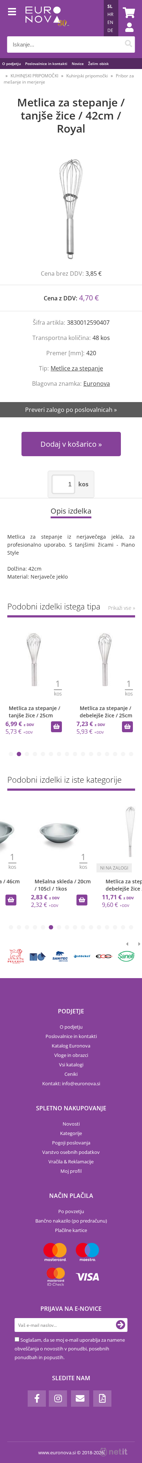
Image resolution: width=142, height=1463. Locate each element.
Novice (78, 63)
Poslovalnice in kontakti (46, 63)
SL (110, 6)
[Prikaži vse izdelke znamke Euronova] (16, 956)
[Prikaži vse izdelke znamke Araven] (104, 956)
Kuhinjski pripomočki (87, 76)
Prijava (126, 34)
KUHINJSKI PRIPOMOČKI (34, 76)
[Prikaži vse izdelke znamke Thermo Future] (37, 956)
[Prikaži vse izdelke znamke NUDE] (126, 956)
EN (110, 22)
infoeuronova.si (81, 1083)
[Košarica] (128, 12)
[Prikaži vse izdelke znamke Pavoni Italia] (60, 956)
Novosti (71, 1123)
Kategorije (71, 1133)
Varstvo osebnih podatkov (71, 1152)
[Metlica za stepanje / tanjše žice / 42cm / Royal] (71, 209)
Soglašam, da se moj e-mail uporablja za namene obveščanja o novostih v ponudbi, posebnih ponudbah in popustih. (70, 1349)
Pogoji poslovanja (71, 1142)
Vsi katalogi (71, 1064)
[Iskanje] (129, 44)
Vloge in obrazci (71, 1055)
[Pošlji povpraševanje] (127, 900)
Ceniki (71, 1074)
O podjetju (11, 63)
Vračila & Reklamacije (71, 1161)
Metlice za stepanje (77, 368)
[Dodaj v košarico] (56, 726)
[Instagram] (58, 1398)
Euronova (96, 384)
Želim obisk (98, 63)
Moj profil (71, 1171)
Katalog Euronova (71, 1045)
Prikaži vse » (121, 607)
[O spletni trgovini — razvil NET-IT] (113, 1452)
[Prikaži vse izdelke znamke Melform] (82, 956)
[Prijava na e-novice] (120, 1325)
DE (110, 30)
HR (110, 14)
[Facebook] (37, 1398)
